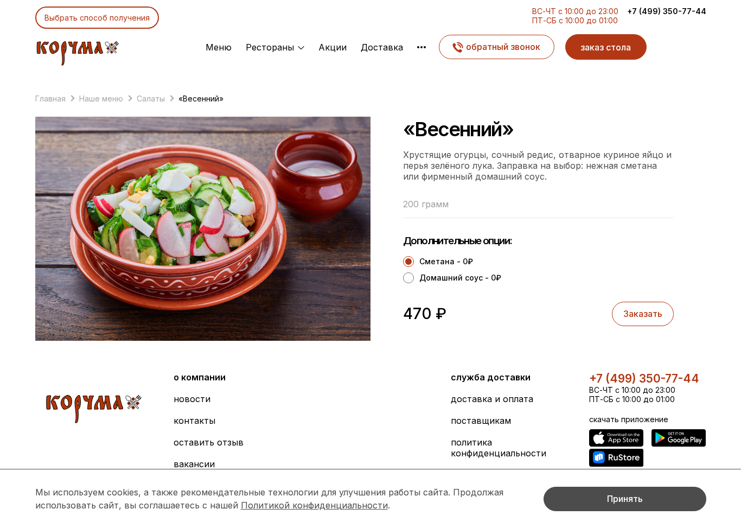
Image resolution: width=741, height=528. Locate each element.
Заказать (642, 313)
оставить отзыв (209, 442)
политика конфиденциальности (498, 448)
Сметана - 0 (446, 261)
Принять (625, 498)
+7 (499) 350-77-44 (666, 11)
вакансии (194, 464)
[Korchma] (77, 50)
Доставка (382, 47)
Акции (332, 47)
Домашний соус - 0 (460, 277)
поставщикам (481, 420)
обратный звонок (503, 46)
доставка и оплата (492, 398)
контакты (194, 420)
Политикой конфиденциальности (314, 505)
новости (192, 398)
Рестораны (270, 47)
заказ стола (605, 47)
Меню (219, 47)
